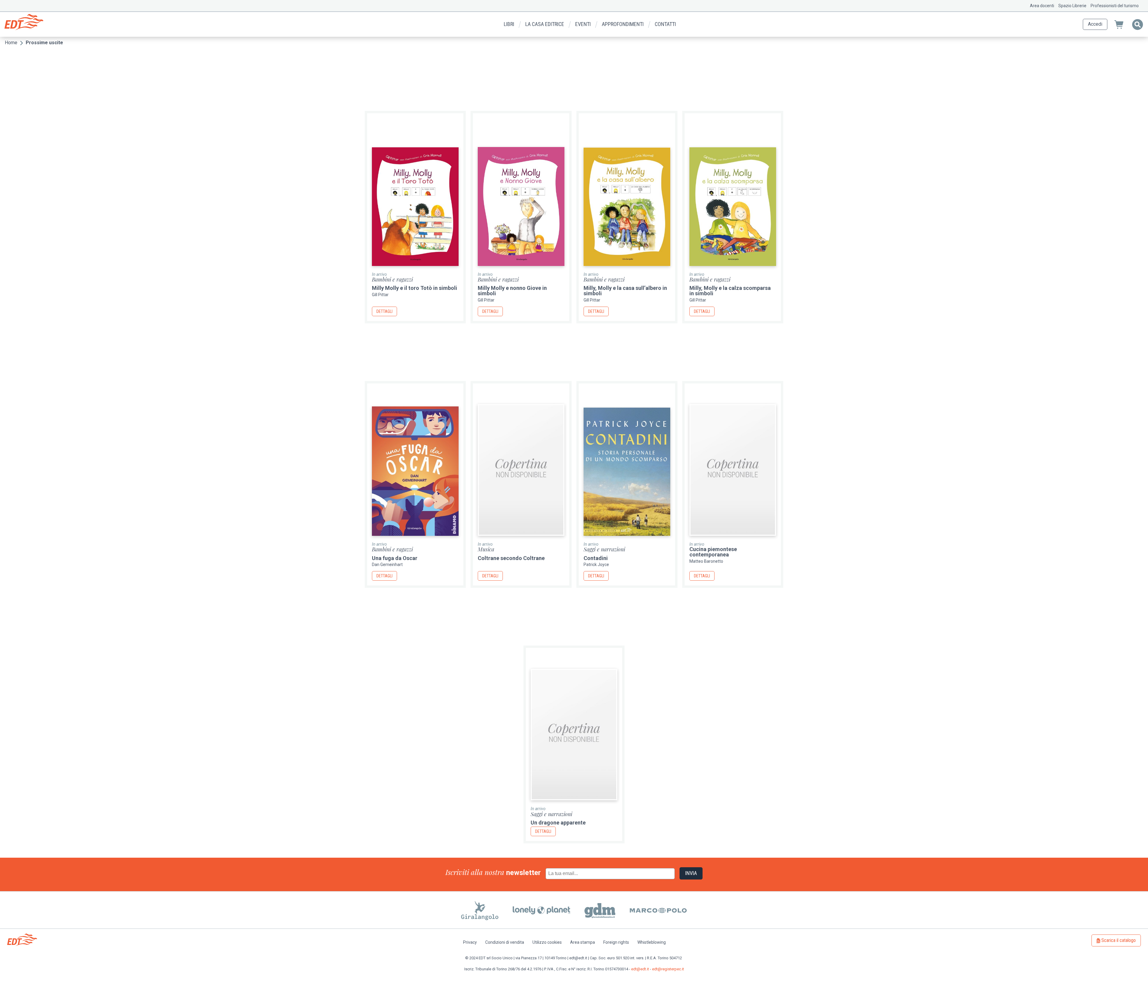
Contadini (596, 558)
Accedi (1095, 24)
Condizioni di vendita (504, 942)
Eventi (583, 24)
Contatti (665, 24)
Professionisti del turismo (1115, 5)
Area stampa (582, 942)
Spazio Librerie (1072, 5)
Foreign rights (616, 942)
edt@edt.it (640, 969)
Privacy (470, 942)
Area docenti (1042, 5)
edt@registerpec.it (668, 969)
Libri (509, 24)
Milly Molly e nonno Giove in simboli (512, 290)
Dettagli (384, 311)
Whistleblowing (651, 942)
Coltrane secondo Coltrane (511, 558)
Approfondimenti (623, 24)
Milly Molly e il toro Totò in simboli (414, 288)
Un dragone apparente (558, 822)
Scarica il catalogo (1118, 940)
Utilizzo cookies (547, 942)
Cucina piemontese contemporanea (713, 552)
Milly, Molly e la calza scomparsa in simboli (730, 290)
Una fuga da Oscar (394, 558)
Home (11, 42)
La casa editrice (544, 24)
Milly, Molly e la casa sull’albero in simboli (625, 290)
